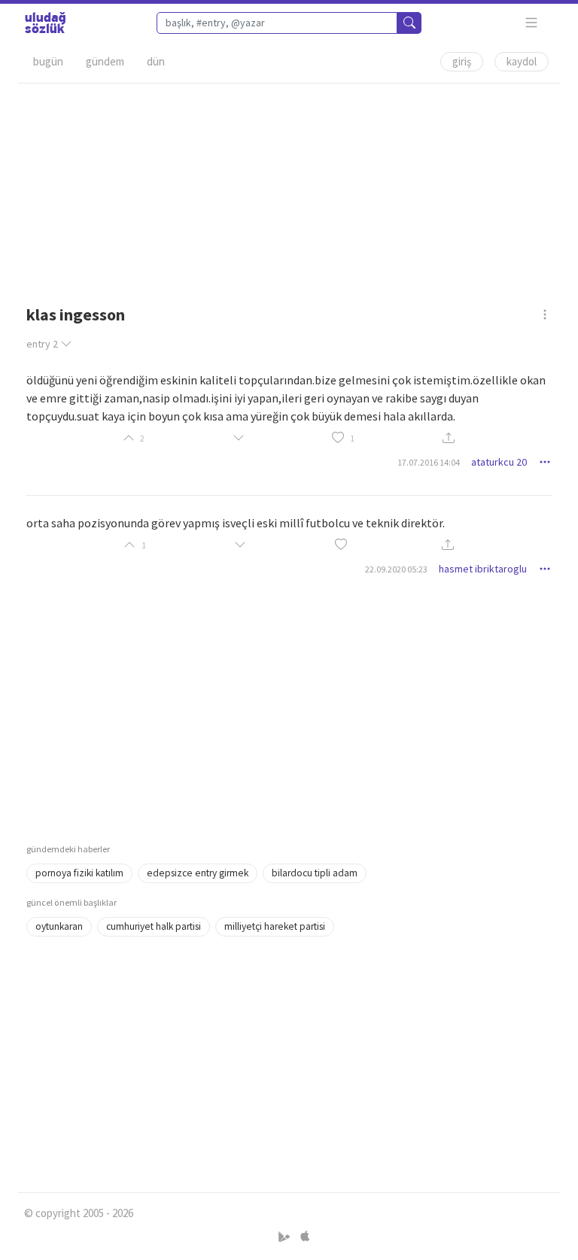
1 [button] (352, 438)
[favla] (338, 438)
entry (42, 344)
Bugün (48, 61)
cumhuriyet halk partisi (153, 926)
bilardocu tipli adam (314, 873)
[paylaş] (448, 438)
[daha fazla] (531, 23)
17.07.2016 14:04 (428, 462)
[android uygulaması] (285, 1237)
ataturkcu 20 (499, 462)
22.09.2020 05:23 (396, 569)
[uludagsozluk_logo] (45, 22)
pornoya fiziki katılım (79, 873)
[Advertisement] (289, 188)
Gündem (105, 61)
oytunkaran (59, 926)
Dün (156, 61)
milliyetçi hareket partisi (274, 926)
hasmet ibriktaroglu (483, 568)
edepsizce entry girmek (197, 873)
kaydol (522, 61)
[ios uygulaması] (305, 1237)
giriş (461, 61)
